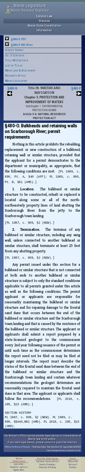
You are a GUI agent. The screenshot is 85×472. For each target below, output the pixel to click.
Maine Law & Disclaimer (20, 70)
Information (44, 30)
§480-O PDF (18, 39)
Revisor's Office (15, 75)
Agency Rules (18, 470)
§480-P (76, 88)
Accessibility (52, 461)
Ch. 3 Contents (15, 55)
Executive (14, 467)
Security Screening (46, 464)
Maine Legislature (16, 80)
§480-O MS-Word (22, 45)
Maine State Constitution (44, 25)
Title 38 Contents (16, 60)
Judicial (23, 467)
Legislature (18, 464)
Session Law (44, 16)
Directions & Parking (47, 467)
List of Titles (14, 65)
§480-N (12, 88)
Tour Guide (40, 461)
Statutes (44, 21)
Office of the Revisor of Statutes (17, 446)
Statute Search (14, 50)
